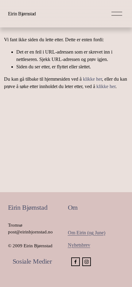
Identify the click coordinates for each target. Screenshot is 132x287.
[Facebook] (75, 261)
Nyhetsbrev (79, 245)
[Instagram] (86, 261)
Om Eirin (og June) (86, 232)
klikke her (92, 79)
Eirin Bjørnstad (22, 13)
